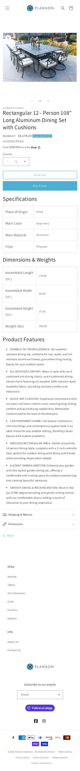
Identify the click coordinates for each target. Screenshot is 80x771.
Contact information (42, 763)
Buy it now (40, 185)
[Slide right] (48, 101)
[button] (7, 8)
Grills (10, 601)
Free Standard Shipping (13, 141)
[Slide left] (32, 101)
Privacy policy (23, 757)
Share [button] (10, 535)
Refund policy (65, 751)
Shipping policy (60, 757)
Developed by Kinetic (45, 751)
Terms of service (41, 757)
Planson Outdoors (24, 751)
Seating (11, 576)
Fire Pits (12, 610)
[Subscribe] (59, 694)
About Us (13, 641)
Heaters (12, 618)
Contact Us (14, 650)
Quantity (7, 154)
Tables (11, 585)
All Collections (16, 593)
